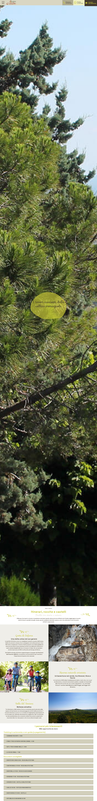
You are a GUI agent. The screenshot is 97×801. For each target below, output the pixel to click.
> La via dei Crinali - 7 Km (13, 752)
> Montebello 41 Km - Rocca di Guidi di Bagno (19, 771)
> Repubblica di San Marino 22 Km (15, 798)
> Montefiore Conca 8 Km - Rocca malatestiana (20, 760)
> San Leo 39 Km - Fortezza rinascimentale (18, 787)
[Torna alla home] (11, 2)
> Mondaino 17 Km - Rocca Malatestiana (17, 776)
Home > (46, 608)
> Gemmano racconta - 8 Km (14, 736)
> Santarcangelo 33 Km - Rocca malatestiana (19, 765)
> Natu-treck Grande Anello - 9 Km (16, 747)
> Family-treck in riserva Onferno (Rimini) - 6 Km (20, 741)
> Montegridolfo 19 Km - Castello (16, 793)
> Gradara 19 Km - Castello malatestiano (18, 782)
